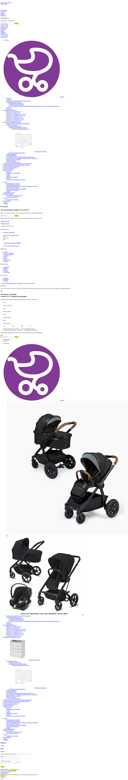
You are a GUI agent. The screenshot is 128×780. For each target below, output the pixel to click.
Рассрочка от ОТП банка (9, 232)
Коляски (6, 268)
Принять (3, 776)
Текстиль (6, 271)
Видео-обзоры (7, 259)
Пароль (3, 756)
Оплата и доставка (8, 254)
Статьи (5, 258)
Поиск (16, 23)
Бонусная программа (9, 253)
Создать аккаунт (12, 770)
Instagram (6, 278)
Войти (2, 766)
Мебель (5, 269)
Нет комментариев (14, 235)
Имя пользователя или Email (8, 754)
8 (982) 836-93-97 (123, 7)
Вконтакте (6, 279)
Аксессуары (7, 272)
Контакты (6, 261)
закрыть (3, 745)
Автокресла (6, 267)
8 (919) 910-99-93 (5, 223)
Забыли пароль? (5, 769)
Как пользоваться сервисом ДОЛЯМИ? (12, 243)
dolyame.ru (39, 332)
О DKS (5, 251)
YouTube (6, 280)
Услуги (5, 257)
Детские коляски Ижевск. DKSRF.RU (14, 283)
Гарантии (6, 255)
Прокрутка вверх (5, 772)
